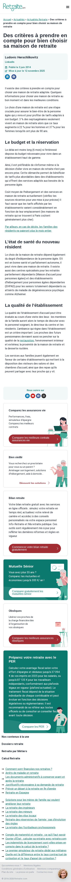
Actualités (19, 19)
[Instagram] (43, 396)
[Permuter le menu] (67, 7)
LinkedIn (9, 62)
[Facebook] (38, 396)
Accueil (7, 19)
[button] (7, 76)
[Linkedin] (27, 396)
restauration (27, 340)
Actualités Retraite (37, 19)
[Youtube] (33, 396)
